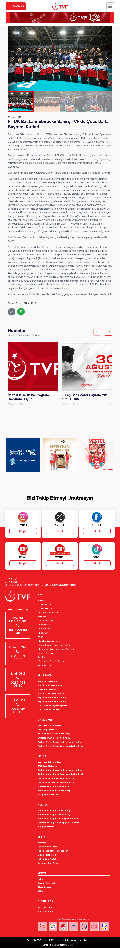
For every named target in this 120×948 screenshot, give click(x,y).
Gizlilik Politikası (46, 653)
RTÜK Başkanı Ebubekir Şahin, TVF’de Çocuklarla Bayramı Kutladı (42, 584)
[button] (112, 17)
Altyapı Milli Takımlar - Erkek (52, 701)
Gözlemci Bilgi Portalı (48, 863)
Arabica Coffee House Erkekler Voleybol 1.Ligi (60, 746)
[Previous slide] (13, 58)
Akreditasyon (44, 887)
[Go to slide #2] (47, 101)
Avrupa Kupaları (46, 827)
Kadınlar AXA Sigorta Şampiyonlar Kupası (58, 818)
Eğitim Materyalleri (47, 847)
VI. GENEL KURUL (46, 665)
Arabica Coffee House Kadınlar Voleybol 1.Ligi (60, 742)
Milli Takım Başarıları (48, 709)
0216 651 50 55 (18, 658)
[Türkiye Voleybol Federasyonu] (60, 6)
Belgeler (42, 843)
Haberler (42, 879)
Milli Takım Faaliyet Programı (52, 705)
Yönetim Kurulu (46, 620)
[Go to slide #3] (73, 101)
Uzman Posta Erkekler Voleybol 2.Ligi (56, 782)
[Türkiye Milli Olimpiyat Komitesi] (63, 926)
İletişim (41, 657)
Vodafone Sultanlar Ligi (49, 726)
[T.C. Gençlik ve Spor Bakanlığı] (94, 926)
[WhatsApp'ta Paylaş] (21, 311)
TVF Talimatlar (45, 608)
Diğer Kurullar (45, 633)
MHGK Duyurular (46, 911)
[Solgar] (60, 455)
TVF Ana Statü (45, 604)
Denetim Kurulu (46, 625)
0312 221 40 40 (18, 631)
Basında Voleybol (46, 883)
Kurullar (42, 616)
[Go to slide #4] (99, 101)
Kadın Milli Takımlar (48, 681)
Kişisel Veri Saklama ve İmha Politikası (56, 649)
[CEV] (104, 926)
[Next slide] (107, 58)
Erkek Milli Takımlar (48, 689)
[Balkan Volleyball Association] (84, 926)
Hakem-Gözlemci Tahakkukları (53, 851)
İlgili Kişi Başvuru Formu (49, 641)
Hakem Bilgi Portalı (47, 859)
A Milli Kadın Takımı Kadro (51, 685)
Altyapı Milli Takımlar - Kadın (52, 697)
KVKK (40, 637)
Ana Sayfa (13, 578)
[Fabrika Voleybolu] (42, 926)
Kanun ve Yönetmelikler (50, 612)
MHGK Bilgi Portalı (47, 855)
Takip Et (23, 531)
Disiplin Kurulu (45, 629)
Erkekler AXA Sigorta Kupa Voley (54, 738)
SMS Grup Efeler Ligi (48, 730)
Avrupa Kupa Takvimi (48, 794)
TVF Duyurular (45, 907)
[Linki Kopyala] (11, 311)
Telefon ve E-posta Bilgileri (51, 661)
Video (40, 891)
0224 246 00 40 (18, 710)
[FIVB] (73, 926)
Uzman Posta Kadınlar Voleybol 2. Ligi (56, 778)
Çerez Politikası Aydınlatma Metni (54, 645)
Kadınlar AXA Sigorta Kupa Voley (54, 734)
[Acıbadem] (23, 455)
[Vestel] (97, 455)
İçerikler (13, 581)
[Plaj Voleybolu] (53, 926)
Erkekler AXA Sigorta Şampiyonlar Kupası (58, 822)
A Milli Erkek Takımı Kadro (51, 693)
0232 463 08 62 (18, 684)
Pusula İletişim (63, 940)
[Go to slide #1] (21, 101)
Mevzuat (42, 600)
